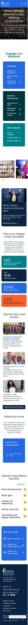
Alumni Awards (12, 445)
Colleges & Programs (9, 603)
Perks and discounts (13, 489)
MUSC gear (13, 495)
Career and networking (13, 502)
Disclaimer (5, 617)
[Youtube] (14, 595)
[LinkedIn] (11, 595)
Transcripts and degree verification (13, 516)
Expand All (21, 484)
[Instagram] (9, 595)
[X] (6, 595)
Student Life (6, 606)
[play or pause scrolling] (2, 179)
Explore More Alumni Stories (14, 407)
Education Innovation (9, 608)
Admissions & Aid (8, 601)
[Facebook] (4, 595)
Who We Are (6, 611)
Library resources (13, 509)
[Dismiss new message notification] (26, 615)
